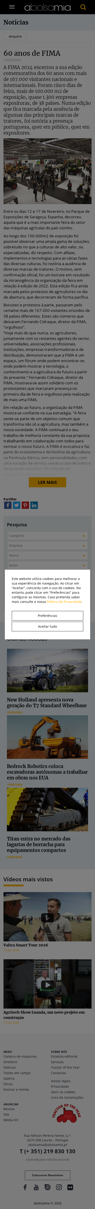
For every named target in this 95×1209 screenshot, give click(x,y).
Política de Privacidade (64, 601)
